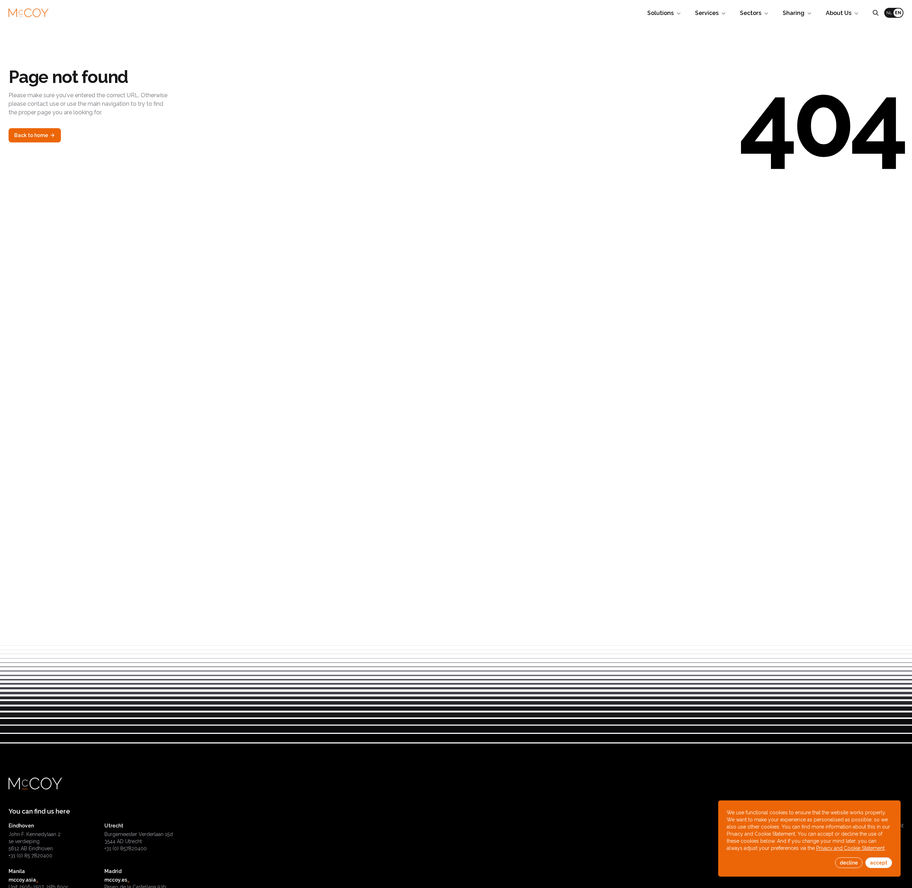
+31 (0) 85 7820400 (30, 855)
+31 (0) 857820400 (125, 848)
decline (849, 863)
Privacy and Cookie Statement (850, 848)
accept (878, 863)
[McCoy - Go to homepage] (28, 13)
